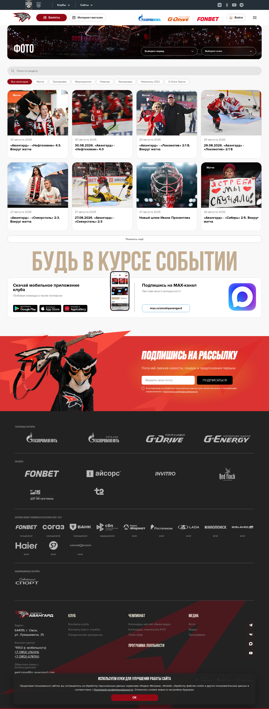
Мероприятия (83, 81)
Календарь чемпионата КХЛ (147, 629)
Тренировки (60, 81)
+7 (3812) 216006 (27, 652)
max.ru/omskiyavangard (166, 308)
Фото (192, 624)
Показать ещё (134, 239)
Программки (197, 635)
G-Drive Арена (177, 81)
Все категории (19, 81)
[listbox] (228, 51)
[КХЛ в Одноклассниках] (227, 5)
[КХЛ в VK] (219, 5)
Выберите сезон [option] (213, 51)
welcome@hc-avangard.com (35, 672)
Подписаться (215, 380)
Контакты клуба (78, 624)
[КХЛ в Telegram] (241, 5)
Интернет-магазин (90, 17)
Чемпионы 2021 (150, 81)
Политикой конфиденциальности (180, 391)
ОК (134, 697)
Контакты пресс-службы (84, 629)
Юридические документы (85, 635)
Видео (193, 629)
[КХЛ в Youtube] (234, 5)
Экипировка (125, 81)
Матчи (40, 81)
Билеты (54, 17)
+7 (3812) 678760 (27, 656)
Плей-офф (135, 635)
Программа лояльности (146, 646)
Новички (105, 81)
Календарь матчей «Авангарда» (149, 624)
